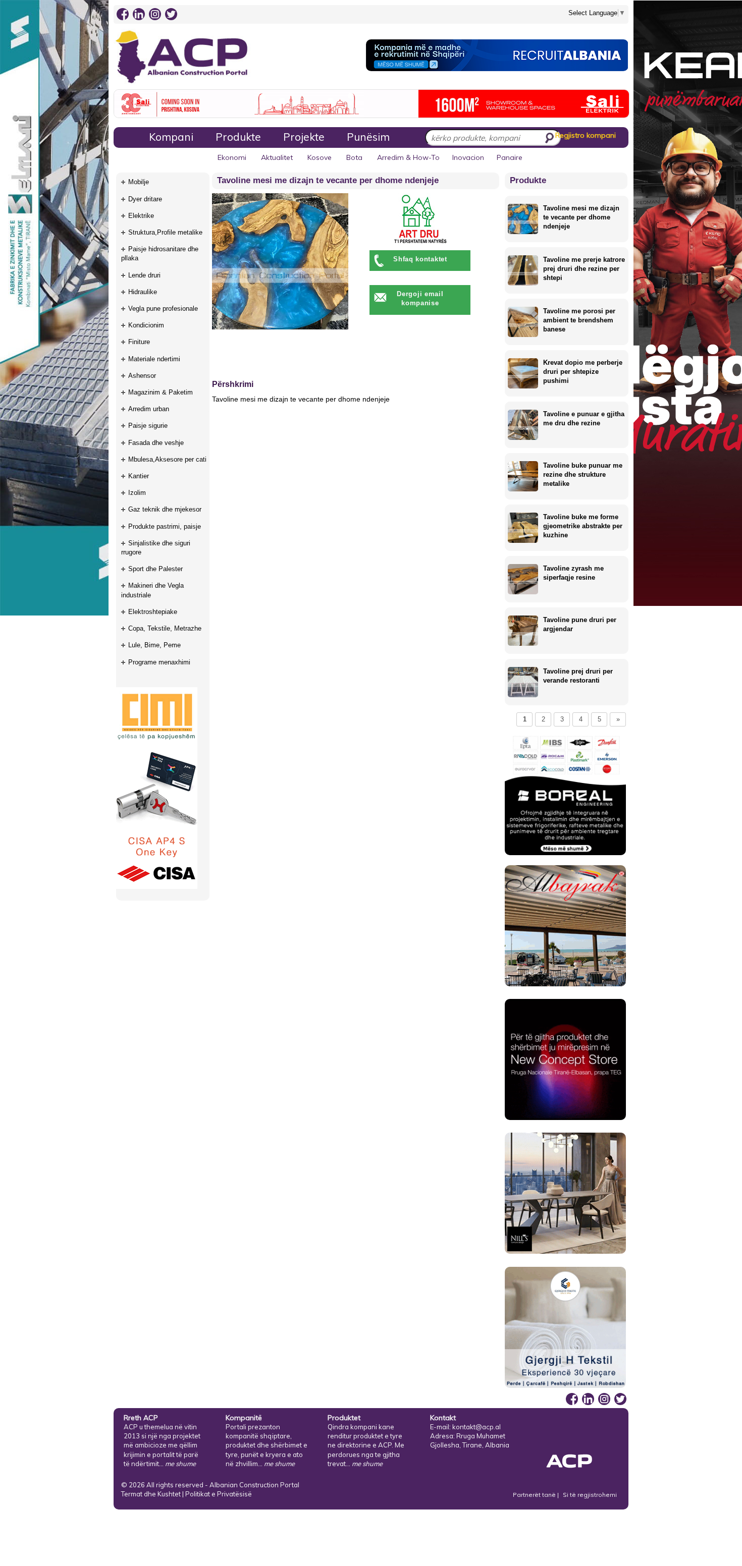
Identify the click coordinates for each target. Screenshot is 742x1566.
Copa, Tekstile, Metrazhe (164, 628)
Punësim (368, 136)
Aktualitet (277, 157)
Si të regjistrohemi (590, 1494)
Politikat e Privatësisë (218, 1494)
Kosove (319, 157)
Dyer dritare (145, 199)
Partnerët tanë (535, 1494)
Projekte (304, 136)
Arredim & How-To (408, 157)
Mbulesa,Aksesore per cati (167, 459)
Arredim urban (148, 409)
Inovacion (468, 157)
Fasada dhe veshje (156, 442)
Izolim (137, 492)
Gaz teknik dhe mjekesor (164, 509)
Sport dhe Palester (155, 569)
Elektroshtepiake (152, 612)
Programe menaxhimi (159, 662)
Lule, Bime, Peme (154, 645)
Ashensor (142, 375)
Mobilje (138, 182)
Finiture (139, 342)
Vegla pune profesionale (163, 308)
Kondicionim (146, 325)
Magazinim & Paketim (160, 392)
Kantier (138, 476)
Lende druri (144, 275)
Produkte (238, 136)
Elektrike (141, 215)
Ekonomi (232, 157)
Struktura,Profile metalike (165, 232)
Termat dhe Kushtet (151, 1494)
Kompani (171, 136)
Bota (354, 157)
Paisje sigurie (148, 425)
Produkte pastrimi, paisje (164, 526)
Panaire (509, 157)
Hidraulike (142, 292)
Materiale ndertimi (154, 359)
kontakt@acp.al (476, 1427)
